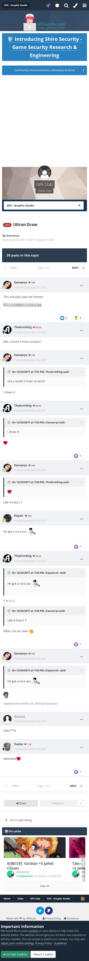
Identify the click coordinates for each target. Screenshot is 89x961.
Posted (30, 287)
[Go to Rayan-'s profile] (7, 518)
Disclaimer (72, 918)
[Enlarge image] (22, 304)
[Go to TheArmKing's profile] (7, 330)
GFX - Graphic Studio (41, 240)
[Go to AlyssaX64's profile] (10, 873)
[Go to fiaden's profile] (7, 746)
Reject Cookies (43, 954)
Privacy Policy (53, 918)
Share (22, 803)
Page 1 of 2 (44, 268)
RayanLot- (52, 573)
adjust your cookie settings (17, 943)
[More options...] (81, 285)
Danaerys (52, 422)
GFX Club (44, 184)
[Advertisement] (44, 122)
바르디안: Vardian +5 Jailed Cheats (30, 866)
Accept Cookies (17, 954)
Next (75, 268)
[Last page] (84, 268)
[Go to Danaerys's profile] (7, 285)
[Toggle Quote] (9, 371)
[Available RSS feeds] (82, 899)
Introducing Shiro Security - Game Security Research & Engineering (44, 46)
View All (44, 886)
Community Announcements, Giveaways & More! (44, 70)
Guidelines (60, 943)
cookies (33, 931)
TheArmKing (54, 372)
